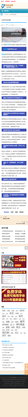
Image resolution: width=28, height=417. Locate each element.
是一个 (12, 325)
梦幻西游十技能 (6, 365)
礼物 (3, 330)
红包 (7, 330)
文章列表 (7, 1)
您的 (20, 319)
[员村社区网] (14, 6)
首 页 (2, 1)
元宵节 (22, 310)
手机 (23, 319)
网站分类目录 (24, 377)
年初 (11, 319)
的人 (18, 326)
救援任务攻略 (6, 218)
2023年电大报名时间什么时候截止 (21, 236)
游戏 (7, 327)
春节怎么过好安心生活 (7, 241)
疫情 (12, 327)
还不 (4, 335)
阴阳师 (5, 49)
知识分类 (13, 1)
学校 (12, 316)
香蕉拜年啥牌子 (6, 233)
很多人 (15, 319)
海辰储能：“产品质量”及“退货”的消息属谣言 (21, 233)
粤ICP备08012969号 (21, 379)
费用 (25, 333)
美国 (12, 330)
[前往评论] (26, 369)
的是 (23, 327)
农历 (7, 313)
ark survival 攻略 (20, 223)
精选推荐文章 (5, 379)
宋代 (21, 316)
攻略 (7, 321)
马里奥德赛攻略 (6, 239)
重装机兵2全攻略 (6, 236)
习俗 (13, 311)
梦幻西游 (20, 324)
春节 (22, 321)
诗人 (16, 332)
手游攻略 (6, 14)
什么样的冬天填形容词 (7, 350)
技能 (3, 322)
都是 (9, 336)
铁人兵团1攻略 (6, 352)
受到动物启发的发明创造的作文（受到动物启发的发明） (21, 239)
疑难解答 (15, 379)
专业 (3, 310)
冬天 (12, 313)
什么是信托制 (5, 360)
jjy (5, 25)
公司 (3, 313)
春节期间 (5, 324)
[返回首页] (26, 365)
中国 (8, 311)
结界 (8, 45)
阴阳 (3, 54)
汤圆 (3, 327)
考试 (16, 330)
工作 (7, 319)
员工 (21, 313)
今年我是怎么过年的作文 (8, 347)
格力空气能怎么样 (6, 357)
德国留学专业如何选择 (7, 355)
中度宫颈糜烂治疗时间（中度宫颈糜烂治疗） (13, 362)
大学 (8, 316)
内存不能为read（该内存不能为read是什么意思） (21, 231)
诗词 (21, 333)
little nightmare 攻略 (7, 345)
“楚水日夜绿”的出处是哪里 (8, 367)
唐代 (4, 316)
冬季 (17, 313)
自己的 (5, 332)
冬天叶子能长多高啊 (20, 241)
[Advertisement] (14, 403)
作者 (17, 310)
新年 (12, 322)
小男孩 (14, 386)
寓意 (3, 319)
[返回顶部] (26, 373)
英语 (12, 333)
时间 (16, 322)
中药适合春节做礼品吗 (7, 231)
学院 (16, 316)
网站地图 (10, 379)
